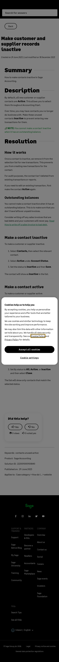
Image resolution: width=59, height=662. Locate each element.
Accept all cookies (29, 349)
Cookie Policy (38, 336)
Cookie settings (29, 357)
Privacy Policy (12, 339)
